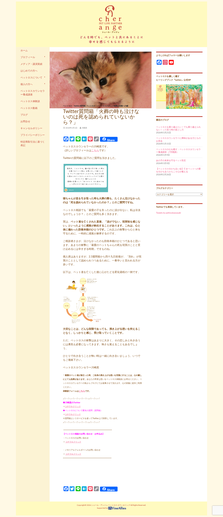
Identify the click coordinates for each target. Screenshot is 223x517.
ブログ (24, 114)
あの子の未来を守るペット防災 (171, 160)
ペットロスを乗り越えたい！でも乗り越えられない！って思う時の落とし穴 (178, 128)
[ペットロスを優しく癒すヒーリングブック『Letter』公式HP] (179, 96)
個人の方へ (26, 84)
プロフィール (27, 57)
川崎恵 (84, 128)
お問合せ (25, 121)
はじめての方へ (28, 70)
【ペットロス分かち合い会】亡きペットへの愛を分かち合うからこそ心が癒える (178, 170)
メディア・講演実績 (31, 64)
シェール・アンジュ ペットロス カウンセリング (110, 505)
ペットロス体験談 (30, 101)
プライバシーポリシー (32, 135)
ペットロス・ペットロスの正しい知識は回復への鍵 (107, 106)
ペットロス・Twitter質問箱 (74, 106)
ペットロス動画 (28, 108)
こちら (95, 150)
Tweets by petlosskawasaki (168, 212)
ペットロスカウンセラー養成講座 (32, 92)
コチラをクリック (73, 406)
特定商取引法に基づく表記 (32, 143)
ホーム (24, 50)
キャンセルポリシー (31, 128)
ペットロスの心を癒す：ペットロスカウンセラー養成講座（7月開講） (178, 150)
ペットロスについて (31, 77)
